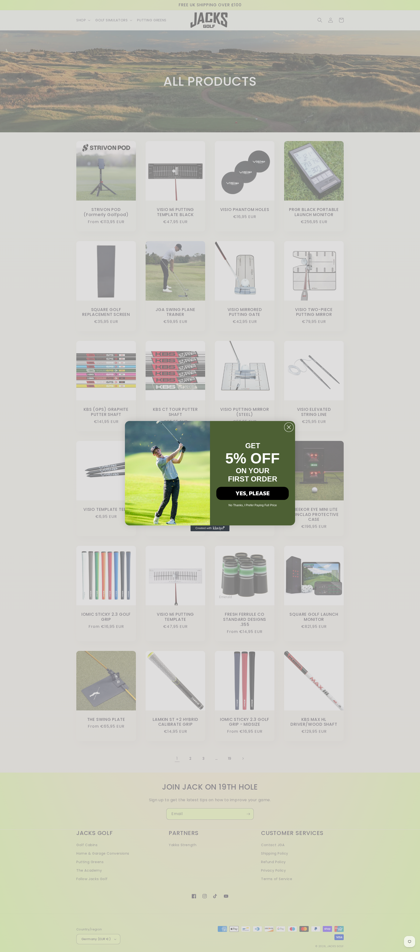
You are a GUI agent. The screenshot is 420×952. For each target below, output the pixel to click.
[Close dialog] (289, 427)
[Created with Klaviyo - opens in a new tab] (210, 528)
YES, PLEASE (253, 493)
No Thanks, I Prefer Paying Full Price (252, 505)
